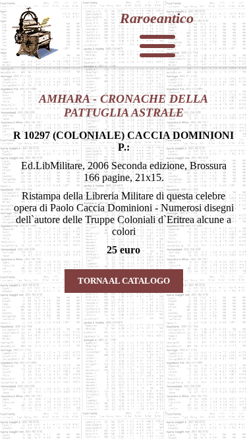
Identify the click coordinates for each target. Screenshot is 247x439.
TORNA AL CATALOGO (124, 281)
